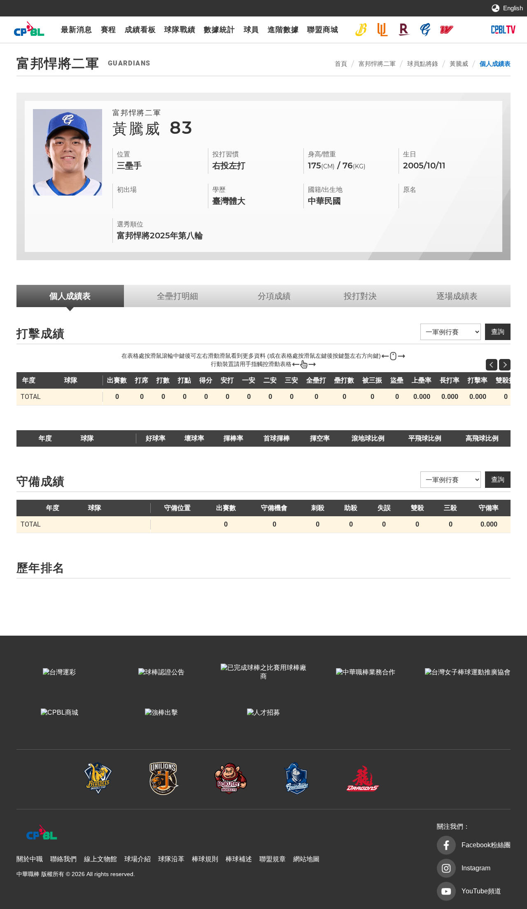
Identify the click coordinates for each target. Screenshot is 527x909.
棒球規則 (205, 858)
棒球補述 (239, 858)
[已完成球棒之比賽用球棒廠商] (263, 672)
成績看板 (140, 30)
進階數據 (283, 30)
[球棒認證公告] (161, 672)
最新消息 (76, 30)
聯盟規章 (272, 858)
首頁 (341, 63)
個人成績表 (495, 63)
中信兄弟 (361, 29)
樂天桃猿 (403, 29)
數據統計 (219, 30)
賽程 (109, 30)
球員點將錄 (422, 63)
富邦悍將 (425, 29)
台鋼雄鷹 (468, 29)
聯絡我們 (63, 858)
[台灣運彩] (59, 672)
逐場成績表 (457, 296)
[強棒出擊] (161, 713)
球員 (251, 30)
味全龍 (446, 29)
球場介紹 (137, 858)
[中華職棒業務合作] (365, 672)
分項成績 (274, 296)
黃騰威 (459, 63)
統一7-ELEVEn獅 (382, 29)
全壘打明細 (177, 296)
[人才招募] (263, 713)
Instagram (476, 868)
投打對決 (360, 296)
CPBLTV (503, 29)
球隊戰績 (180, 30)
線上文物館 (100, 858)
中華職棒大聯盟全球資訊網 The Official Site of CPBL (29, 31)
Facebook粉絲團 (486, 844)
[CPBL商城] (59, 713)
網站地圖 (306, 858)
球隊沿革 (171, 858)
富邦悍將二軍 (377, 63)
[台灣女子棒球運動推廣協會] (468, 672)
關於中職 (29, 858)
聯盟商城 (322, 30)
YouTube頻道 (481, 891)
